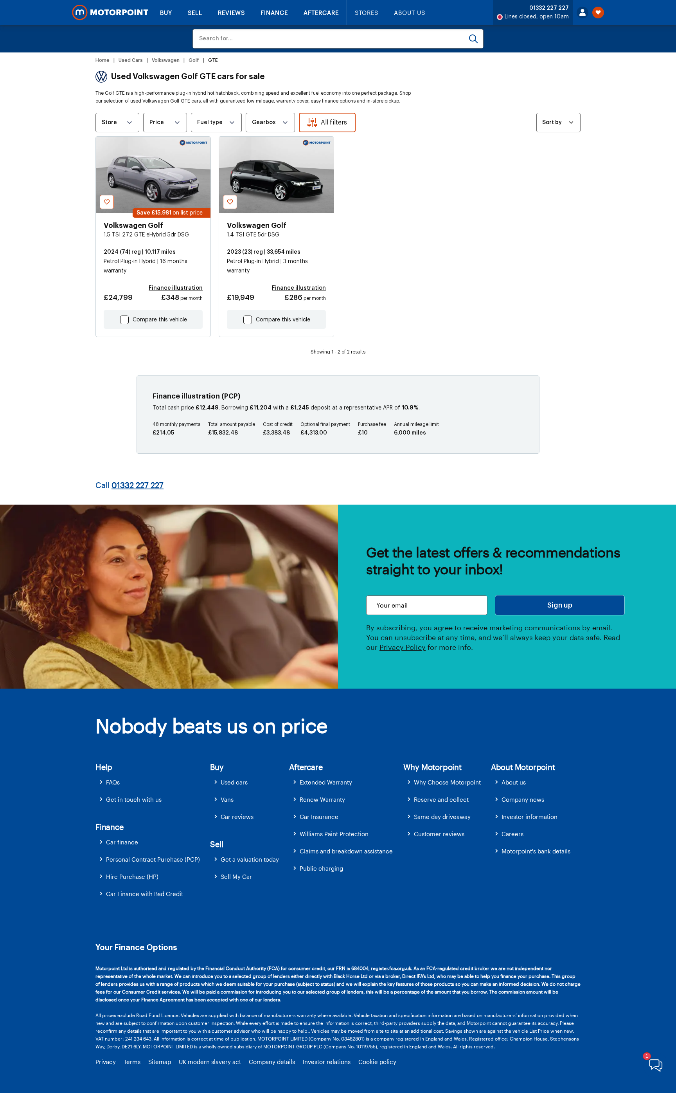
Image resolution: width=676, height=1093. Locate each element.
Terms (132, 1061)
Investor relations (327, 1061)
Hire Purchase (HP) (132, 876)
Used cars (234, 782)
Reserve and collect (441, 799)
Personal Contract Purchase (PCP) (153, 859)
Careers (512, 833)
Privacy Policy (402, 647)
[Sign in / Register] (582, 12)
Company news (523, 799)
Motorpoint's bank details (536, 851)
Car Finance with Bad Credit (144, 893)
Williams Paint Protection (334, 833)
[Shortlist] (598, 12)
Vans (227, 799)
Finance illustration (176, 288)
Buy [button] (216, 767)
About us (514, 782)
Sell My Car (236, 876)
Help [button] (103, 767)
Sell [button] (216, 844)
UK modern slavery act (210, 1061)
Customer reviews (439, 833)
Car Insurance (319, 816)
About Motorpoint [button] (523, 767)
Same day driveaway (442, 816)
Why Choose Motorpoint (447, 782)
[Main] (110, 12)
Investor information (529, 816)
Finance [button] (109, 827)
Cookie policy (377, 1061)
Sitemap (159, 1061)
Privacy (105, 1061)
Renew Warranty (322, 799)
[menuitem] (152, 782)
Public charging (321, 868)
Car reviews (237, 816)
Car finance (122, 842)
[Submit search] (473, 38)
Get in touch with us (134, 799)
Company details (272, 1061)
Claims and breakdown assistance (346, 851)
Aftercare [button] (305, 767)
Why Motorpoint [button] (432, 767)
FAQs (113, 782)
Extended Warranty (326, 782)
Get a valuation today (250, 859)
